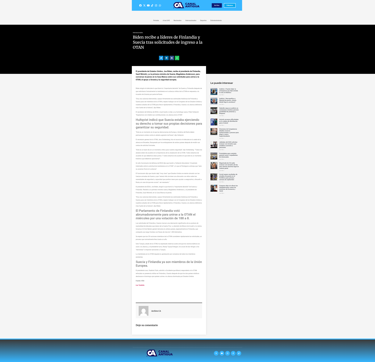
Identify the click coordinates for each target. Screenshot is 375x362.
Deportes (203, 20)
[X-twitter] (144, 5)
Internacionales (190, 20)
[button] (161, 58)
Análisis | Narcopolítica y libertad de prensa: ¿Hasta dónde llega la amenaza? (227, 100)
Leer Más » (221, 94)
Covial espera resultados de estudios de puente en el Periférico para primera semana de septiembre (228, 177)
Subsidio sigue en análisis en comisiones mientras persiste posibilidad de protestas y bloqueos (229, 110)
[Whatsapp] (160, 5)
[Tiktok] (152, 5)
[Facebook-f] (233, 353)
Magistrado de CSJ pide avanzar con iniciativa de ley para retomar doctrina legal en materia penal (229, 165)
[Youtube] (148, 5)
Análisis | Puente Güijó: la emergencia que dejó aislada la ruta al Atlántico (228, 90)
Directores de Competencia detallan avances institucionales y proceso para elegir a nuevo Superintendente (229, 132)
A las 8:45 (166, 20)
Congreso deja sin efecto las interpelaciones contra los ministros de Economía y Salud (228, 188)
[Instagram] (156, 5)
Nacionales (177, 20)
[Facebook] (140, 5)
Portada (156, 20)
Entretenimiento (216, 20)
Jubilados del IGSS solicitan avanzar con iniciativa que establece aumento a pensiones (228, 144)
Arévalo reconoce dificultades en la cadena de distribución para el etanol (229, 121)
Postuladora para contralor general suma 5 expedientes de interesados (228, 155)
